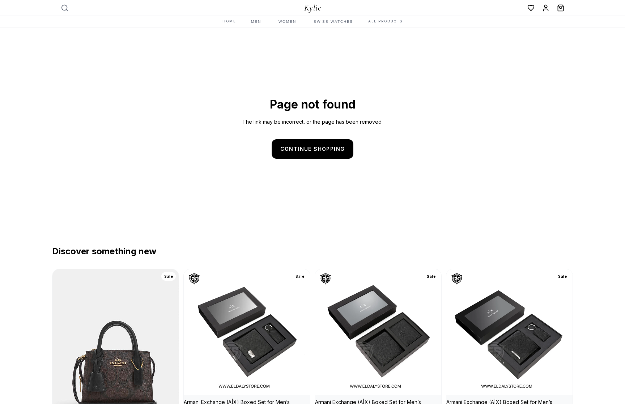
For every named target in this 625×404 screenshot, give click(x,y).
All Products (385, 21)
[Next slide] (168, 348)
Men (256, 22)
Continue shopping (312, 149)
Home (229, 21)
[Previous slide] (63, 348)
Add (436, 384)
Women (287, 22)
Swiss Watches (333, 22)
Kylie (312, 8)
